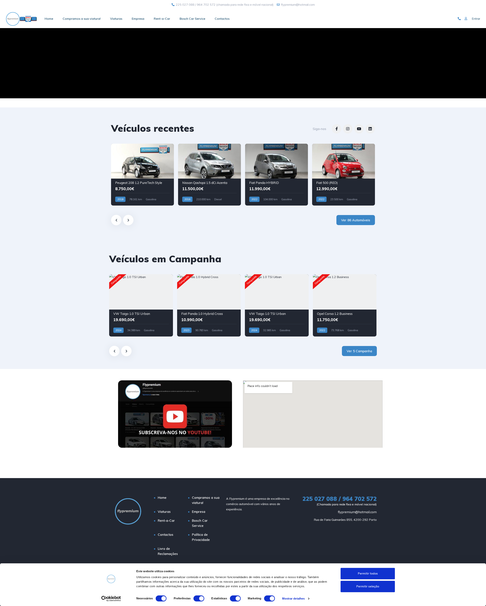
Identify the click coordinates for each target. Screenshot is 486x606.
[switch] (198, 598)
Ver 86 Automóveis (355, 220)
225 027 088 (185, 4)
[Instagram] (348, 129)
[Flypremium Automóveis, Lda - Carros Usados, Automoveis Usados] (21, 18)
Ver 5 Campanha (359, 351)
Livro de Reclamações (168, 551)
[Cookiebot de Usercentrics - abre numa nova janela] (111, 598)
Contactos (222, 18)
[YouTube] (359, 129)
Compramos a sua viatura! (82, 18)
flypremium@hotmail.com (357, 512)
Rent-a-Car (162, 18)
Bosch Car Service (192, 18)
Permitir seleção (367, 586)
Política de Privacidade (201, 537)
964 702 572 (206, 4)
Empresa (138, 18)
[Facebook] (336, 129)
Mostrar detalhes (293, 598)
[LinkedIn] (370, 129)
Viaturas (116, 18)
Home (49, 18)
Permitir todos (368, 573)
